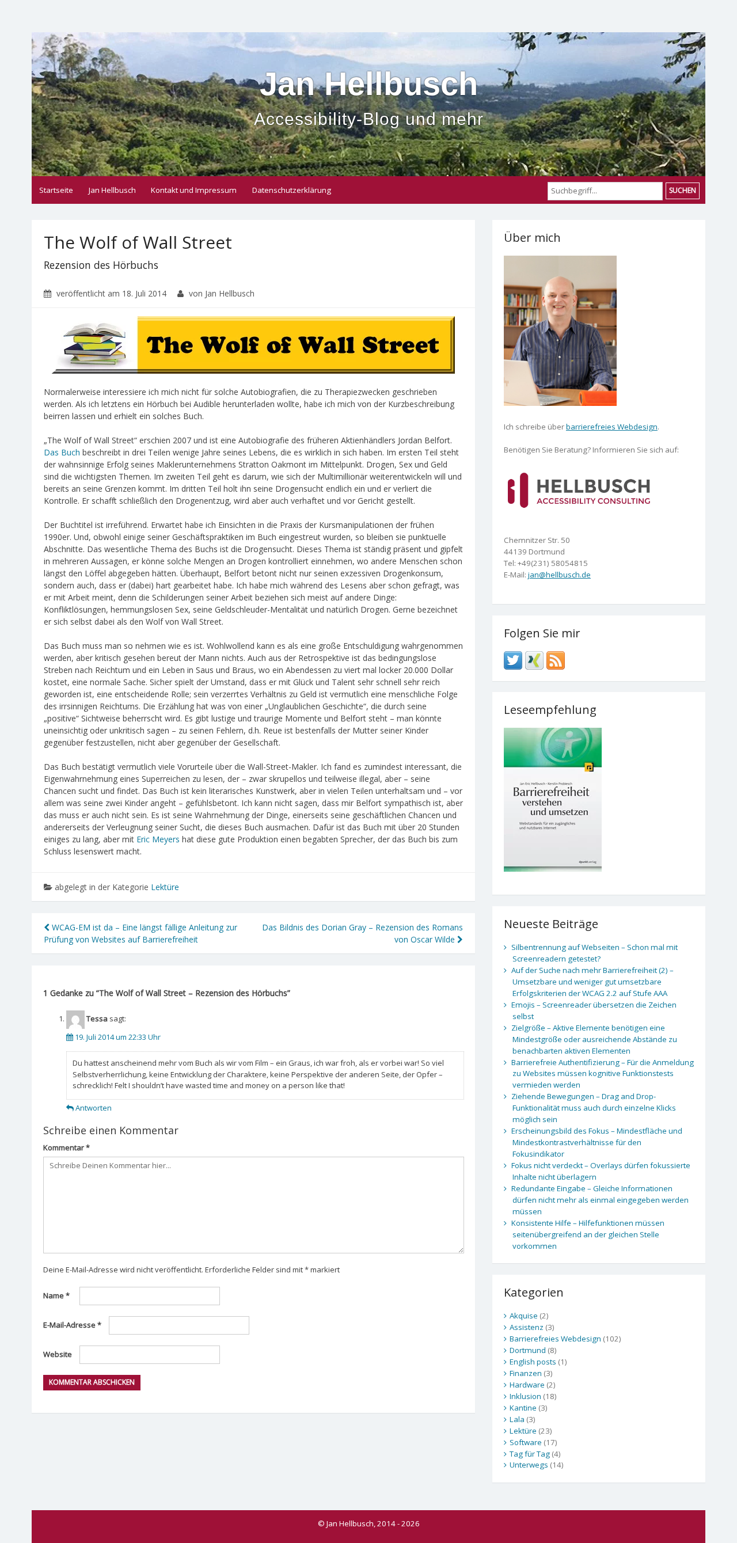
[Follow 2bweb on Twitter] (513, 659)
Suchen (682, 190)
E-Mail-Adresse (72, 1325)
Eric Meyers (158, 839)
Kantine (523, 1408)
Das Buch (62, 452)
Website (57, 1354)
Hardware (527, 1384)
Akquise (524, 1315)
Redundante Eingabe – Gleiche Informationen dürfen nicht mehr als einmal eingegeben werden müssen (600, 1200)
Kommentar (66, 1147)
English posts (533, 1361)
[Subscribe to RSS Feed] (555, 659)
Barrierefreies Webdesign (555, 1338)
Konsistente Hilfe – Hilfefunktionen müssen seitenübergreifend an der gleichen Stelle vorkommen (587, 1234)
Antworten (93, 1108)
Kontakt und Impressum (194, 190)
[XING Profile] (534, 659)
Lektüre (165, 886)
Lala (517, 1419)
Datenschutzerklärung (291, 190)
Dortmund (528, 1350)
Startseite (56, 190)
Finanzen (526, 1373)
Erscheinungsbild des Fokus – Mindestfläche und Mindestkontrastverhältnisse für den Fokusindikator (596, 1142)
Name (56, 1295)
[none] (579, 489)
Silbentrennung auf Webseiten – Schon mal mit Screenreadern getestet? (594, 953)
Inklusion (525, 1396)
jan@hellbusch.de (559, 574)
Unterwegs (529, 1465)
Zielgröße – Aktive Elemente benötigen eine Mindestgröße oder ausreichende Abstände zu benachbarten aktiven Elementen (594, 1039)
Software (526, 1442)
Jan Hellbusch (369, 97)
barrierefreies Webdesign (612, 426)
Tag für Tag (530, 1454)
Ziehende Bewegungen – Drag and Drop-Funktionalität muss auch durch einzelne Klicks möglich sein (593, 1107)
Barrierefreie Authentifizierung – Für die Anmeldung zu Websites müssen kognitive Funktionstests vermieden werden (602, 1073)
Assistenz (527, 1327)
